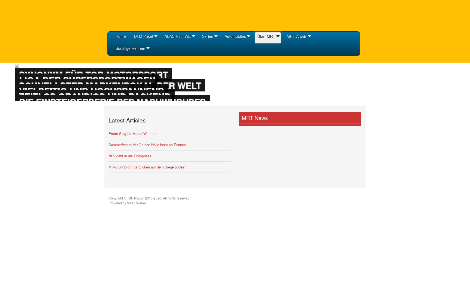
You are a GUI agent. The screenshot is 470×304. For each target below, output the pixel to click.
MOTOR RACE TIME (134, 15)
